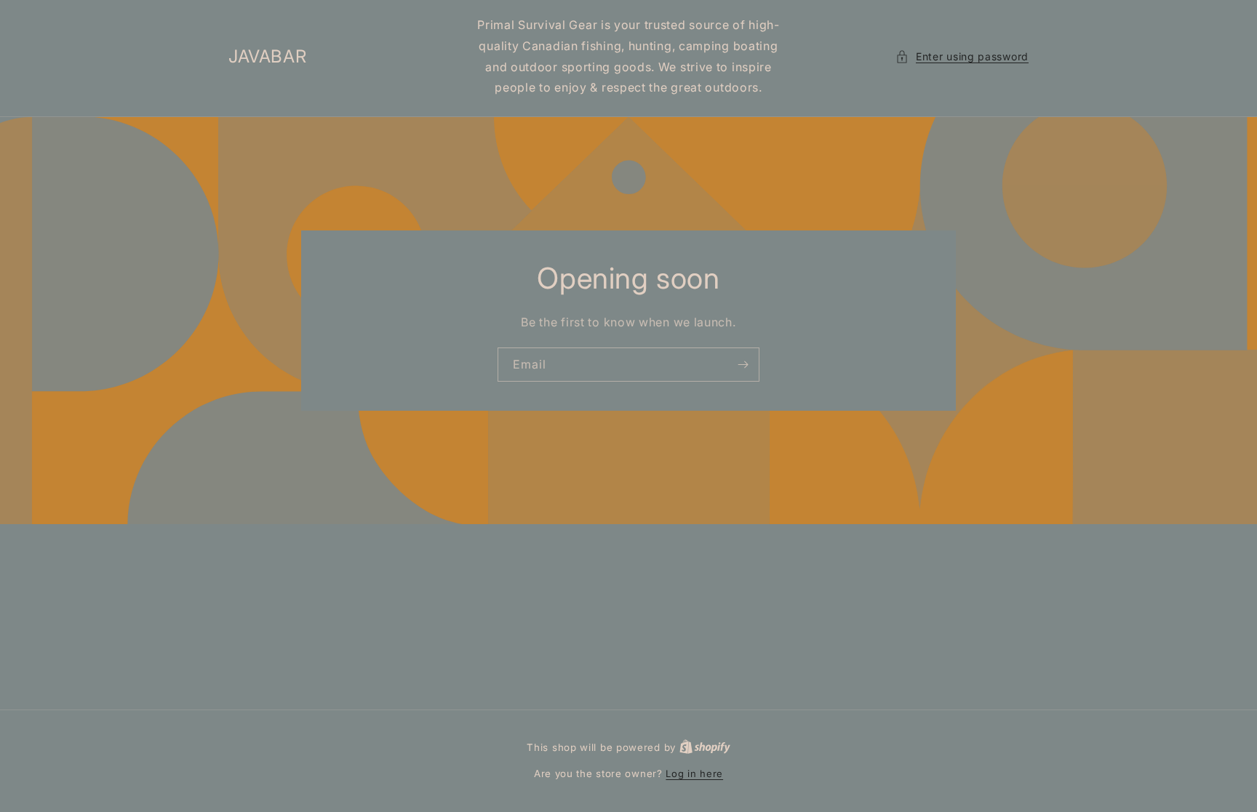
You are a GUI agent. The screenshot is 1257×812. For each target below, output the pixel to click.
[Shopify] (704, 747)
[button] (962, 56)
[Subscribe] (743, 364)
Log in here (694, 773)
